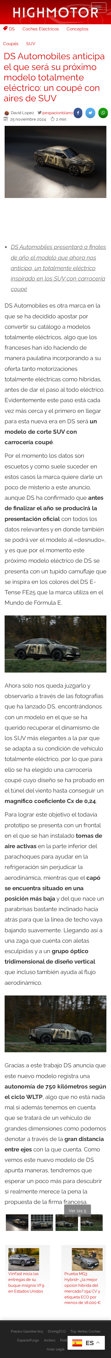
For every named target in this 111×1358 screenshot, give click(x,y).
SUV (30, 43)
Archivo (50, 1340)
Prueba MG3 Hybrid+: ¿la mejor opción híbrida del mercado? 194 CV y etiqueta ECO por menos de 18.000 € (82, 1288)
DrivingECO (57, 1331)
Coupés (10, 43)
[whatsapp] (103, 113)
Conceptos (77, 28)
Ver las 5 (77, 1210)
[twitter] (90, 113)
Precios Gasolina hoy (27, 1331)
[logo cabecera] (55, 12)
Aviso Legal (55, 1349)
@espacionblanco (58, 112)
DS (12, 28)
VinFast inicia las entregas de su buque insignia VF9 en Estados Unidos (26, 1282)
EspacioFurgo (28, 1340)
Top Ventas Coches (85, 1331)
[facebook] (78, 113)
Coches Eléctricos (41, 28)
